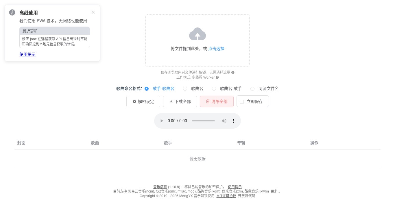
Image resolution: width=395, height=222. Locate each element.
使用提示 (235, 186)
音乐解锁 (160, 186)
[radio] (159, 88)
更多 (274, 190)
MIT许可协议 (226, 195)
